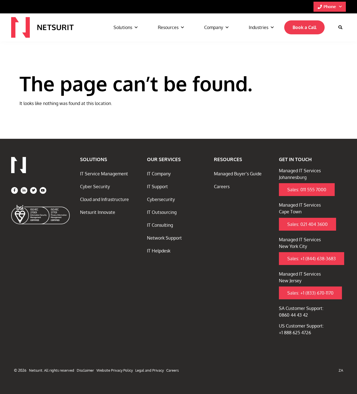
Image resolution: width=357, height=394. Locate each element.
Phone (330, 6)
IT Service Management (104, 173)
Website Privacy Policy (115, 370)
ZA (341, 370)
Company (213, 27)
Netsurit (35, 370)
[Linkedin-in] (24, 190)
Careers (222, 186)
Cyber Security (95, 186)
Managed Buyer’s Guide (238, 173)
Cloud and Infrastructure (104, 199)
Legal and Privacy (149, 370)
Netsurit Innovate (97, 212)
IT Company (159, 173)
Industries (258, 27)
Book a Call (304, 27)
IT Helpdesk (158, 251)
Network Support (164, 238)
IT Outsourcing (162, 212)
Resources (168, 27)
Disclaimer (85, 370)
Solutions (123, 27)
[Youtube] (43, 190)
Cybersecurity (161, 199)
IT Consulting (160, 225)
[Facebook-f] (14, 190)
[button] (340, 27)
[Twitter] (33, 190)
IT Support (157, 186)
